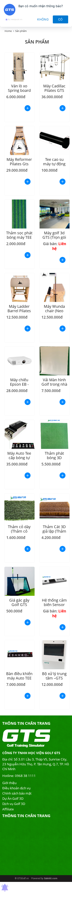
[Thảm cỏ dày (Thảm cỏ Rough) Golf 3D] (19, 507)
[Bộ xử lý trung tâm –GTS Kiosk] (55, 654)
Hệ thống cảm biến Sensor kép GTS (54, 605)
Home (8, 31)
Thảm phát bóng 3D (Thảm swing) (54, 458)
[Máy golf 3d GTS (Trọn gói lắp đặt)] (55, 213)
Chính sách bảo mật (16, 793)
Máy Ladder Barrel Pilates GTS (19, 311)
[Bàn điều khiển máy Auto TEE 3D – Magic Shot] (19, 654)
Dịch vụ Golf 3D (13, 803)
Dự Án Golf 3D (12, 798)
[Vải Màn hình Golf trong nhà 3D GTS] (55, 360)
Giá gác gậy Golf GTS (19, 602)
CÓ (60, 19)
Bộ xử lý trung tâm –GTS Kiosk (54, 678)
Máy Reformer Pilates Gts (19, 161)
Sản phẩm (21, 31)
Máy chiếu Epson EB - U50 (19, 384)
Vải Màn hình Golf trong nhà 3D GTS (54, 384)
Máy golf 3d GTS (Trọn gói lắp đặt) (54, 237)
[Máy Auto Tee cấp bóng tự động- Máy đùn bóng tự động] (19, 434)
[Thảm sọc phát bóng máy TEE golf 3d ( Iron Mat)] (19, 213)
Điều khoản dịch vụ (16, 788)
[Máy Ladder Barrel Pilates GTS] (19, 287)
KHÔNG (43, 19)
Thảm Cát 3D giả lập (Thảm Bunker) (54, 531)
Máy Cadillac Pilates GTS (54, 88)
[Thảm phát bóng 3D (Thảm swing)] (55, 434)
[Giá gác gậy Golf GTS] (19, 581)
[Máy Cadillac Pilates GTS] (55, 67)
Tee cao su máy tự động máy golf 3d (54, 164)
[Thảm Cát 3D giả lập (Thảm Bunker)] (55, 507)
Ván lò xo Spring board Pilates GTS (19, 90)
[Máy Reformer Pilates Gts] (19, 140)
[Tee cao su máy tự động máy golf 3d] (55, 140)
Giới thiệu (9, 783)
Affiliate (8, 809)
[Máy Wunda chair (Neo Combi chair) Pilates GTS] (55, 287)
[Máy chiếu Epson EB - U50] (19, 360)
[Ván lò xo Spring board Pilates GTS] (19, 67)
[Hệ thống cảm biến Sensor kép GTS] (55, 581)
